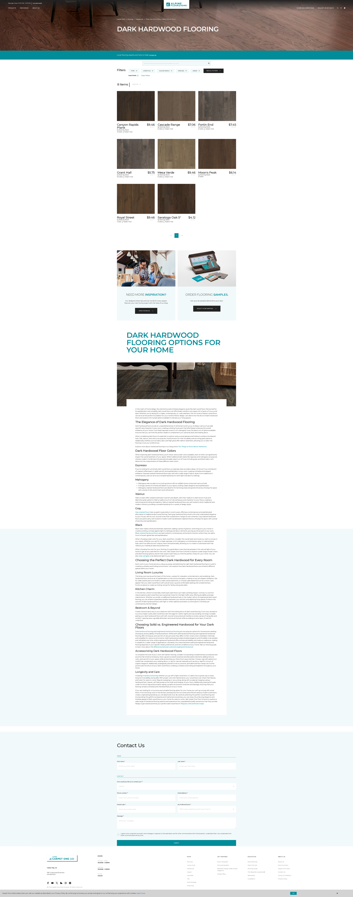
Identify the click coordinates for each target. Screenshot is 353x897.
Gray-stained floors (142, 512)
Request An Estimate (326, 8)
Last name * (181, 761)
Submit (176, 843)
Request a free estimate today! (192, 704)
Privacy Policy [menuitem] (282, 879)
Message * (120, 816)
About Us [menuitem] (281, 862)
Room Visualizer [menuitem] (222, 862)
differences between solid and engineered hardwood (173, 647)
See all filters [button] (212, 71)
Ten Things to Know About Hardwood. (192, 446)
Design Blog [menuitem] (221, 874)
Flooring (130, 19)
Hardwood (139, 19)
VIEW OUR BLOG (144, 311)
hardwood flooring (151, 676)
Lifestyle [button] (146, 71)
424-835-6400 (37, 3)
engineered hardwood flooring (168, 631)
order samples (144, 556)
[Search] (209, 63)
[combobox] (174, 63)
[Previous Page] (171, 235)
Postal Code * (121, 804)
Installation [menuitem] (251, 879)
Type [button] (132, 71)
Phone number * (122, 793)
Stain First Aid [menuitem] (252, 865)
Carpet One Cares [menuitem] (284, 868)
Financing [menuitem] (190, 886)
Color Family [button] (164, 71)
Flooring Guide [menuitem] (252, 868)
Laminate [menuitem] (190, 875)
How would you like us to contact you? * (129, 781)
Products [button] (12, 8)
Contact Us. (152, 55)
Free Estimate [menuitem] (191, 882)
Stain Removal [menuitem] (252, 862)
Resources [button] (24, 8)
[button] (337, 8)
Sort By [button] (135, 84)
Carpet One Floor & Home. (60, 887)
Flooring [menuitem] (189, 862)
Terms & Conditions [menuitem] (284, 875)
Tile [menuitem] (188, 879)
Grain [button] (195, 71)
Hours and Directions (305, 8)
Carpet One (121, 19)
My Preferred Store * (184, 804)
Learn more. (140, 893)
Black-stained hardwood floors (146, 533)
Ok (293, 893)
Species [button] (181, 71)
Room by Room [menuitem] (283, 865)
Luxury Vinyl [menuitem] (191, 865)
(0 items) (344, 8)
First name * (121, 761)
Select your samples (205, 308)
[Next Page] (182, 235)
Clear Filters (145, 75)
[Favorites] (341, 8)
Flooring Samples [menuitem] (223, 865)
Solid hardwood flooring (144, 631)
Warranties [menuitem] (251, 875)
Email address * (182, 793)
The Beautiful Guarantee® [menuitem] (256, 872)
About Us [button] (36, 8)
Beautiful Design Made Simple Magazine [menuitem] (227, 869)
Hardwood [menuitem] (190, 868)
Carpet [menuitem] (189, 872)
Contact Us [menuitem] (281, 872)
